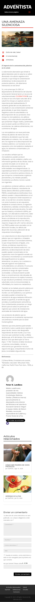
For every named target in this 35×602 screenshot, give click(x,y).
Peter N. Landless (14, 384)
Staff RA (10, 468)
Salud (18, 52)
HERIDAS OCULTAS (13, 496)
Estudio (25, 589)
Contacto (16, 592)
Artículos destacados (13, 587)
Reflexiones (16, 589)
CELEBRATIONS (21, 96)
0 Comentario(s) (11, 56)
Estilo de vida (10, 52)
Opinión (7, 589)
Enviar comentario (22, 574)
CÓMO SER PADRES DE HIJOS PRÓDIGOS (17, 466)
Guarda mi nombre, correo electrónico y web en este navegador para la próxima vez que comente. (17, 557)
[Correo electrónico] (7, 423)
